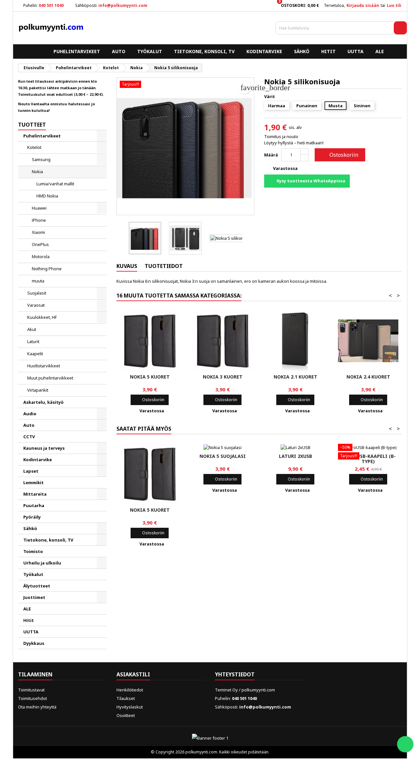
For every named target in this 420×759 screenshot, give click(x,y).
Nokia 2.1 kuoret (295, 377)
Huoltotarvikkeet (43, 366)
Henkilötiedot (129, 690)
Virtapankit (37, 390)
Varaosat (36, 305)
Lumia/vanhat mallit (55, 184)
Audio (29, 414)
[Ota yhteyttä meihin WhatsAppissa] (405, 744)
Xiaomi (38, 232)
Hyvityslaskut (129, 707)
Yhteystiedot (235, 674)
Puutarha (33, 505)
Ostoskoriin (339, 154)
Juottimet (34, 597)
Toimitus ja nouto (281, 136)
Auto (118, 51)
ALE (379, 51)
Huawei (39, 208)
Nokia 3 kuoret (222, 377)
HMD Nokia (47, 196)
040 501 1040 (51, 5)
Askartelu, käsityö (43, 402)
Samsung (41, 159)
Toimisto (33, 551)
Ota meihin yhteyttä (37, 707)
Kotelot (34, 147)
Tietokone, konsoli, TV (204, 51)
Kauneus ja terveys (44, 448)
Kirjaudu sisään (362, 5)
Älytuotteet (36, 586)
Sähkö (301, 51)
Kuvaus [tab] (126, 266)
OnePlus (40, 244)
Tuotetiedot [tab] (164, 266)
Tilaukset (125, 698)
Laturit (33, 341)
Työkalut (149, 51)
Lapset (30, 471)
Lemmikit (33, 482)
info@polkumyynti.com (122, 5)
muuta (38, 281)
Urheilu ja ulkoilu (42, 563)
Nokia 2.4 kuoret (368, 377)
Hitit (328, 51)
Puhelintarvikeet (76, 51)
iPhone (39, 220)
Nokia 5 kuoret (150, 377)
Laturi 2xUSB (295, 456)
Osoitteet (125, 715)
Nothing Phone (47, 269)
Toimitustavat (31, 690)
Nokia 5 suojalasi (223, 456)
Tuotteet (32, 124)
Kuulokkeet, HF (42, 317)
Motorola (41, 256)
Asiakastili (133, 674)
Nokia (37, 171)
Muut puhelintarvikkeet (50, 378)
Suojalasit (36, 293)
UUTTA (355, 51)
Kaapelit (35, 354)
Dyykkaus (33, 643)
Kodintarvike (264, 51)
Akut (31, 329)
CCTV (29, 437)
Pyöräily (32, 517)
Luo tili (394, 5)
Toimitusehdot (32, 698)
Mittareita (35, 494)
